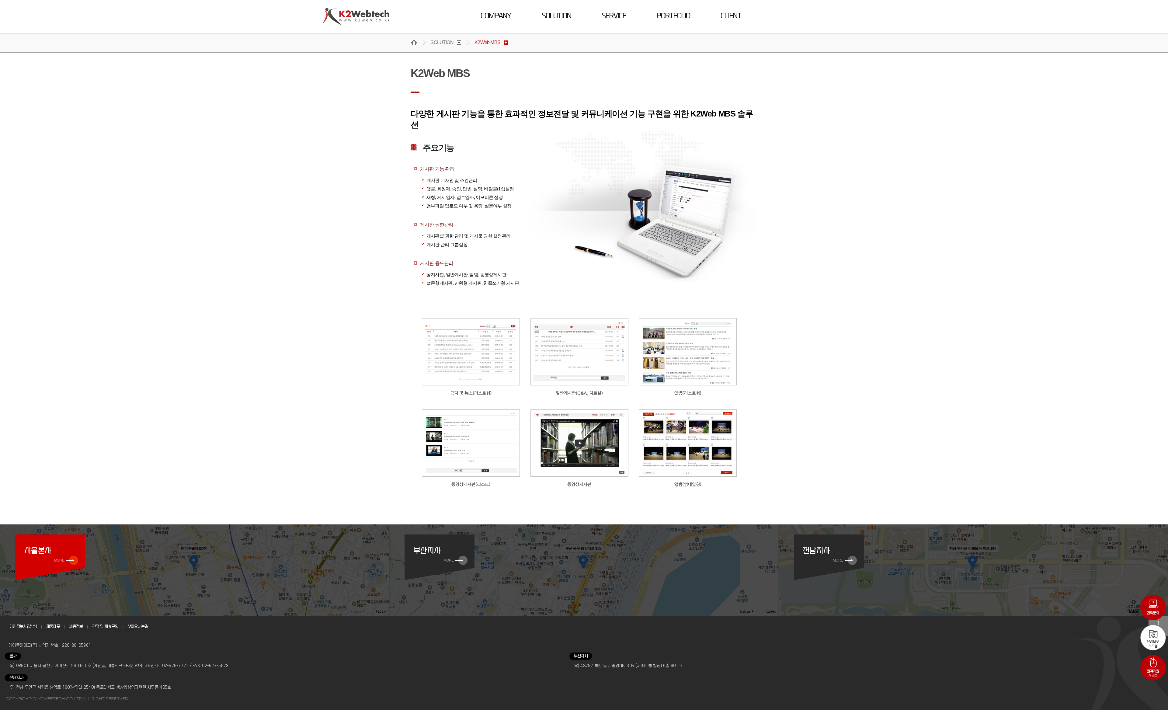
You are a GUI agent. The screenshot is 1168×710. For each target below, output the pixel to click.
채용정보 (76, 626)
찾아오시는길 (137, 626)
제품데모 (53, 626)
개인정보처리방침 (23, 626)
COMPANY (496, 16)
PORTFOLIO (673, 16)
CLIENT (731, 16)
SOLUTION (556, 16)
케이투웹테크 (356, 17)
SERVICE (614, 16)
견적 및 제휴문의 (105, 626)
